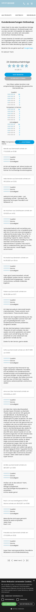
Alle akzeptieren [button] (9, 604)
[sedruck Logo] (9, 3)
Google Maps (28, 48)
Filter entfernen (24, 142)
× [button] (34, 580)
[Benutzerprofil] (28, 3)
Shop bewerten (18, 75)
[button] (18, 609)
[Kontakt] (24, 3)
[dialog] (18, 595)
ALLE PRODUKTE (6, 15)
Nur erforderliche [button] (26, 604)
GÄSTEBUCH (19, 15)
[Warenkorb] (32, 3)
